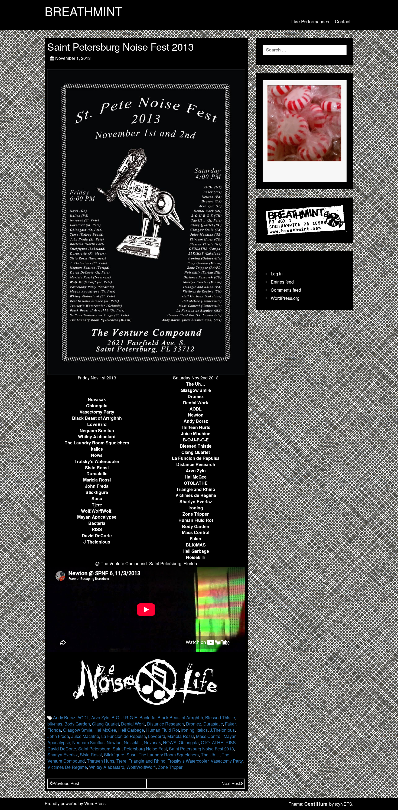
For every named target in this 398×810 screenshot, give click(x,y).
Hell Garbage (131, 730)
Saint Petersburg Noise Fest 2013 (201, 749)
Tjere (121, 761)
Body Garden (77, 724)
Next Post (230, 783)
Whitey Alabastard (106, 767)
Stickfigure (114, 755)
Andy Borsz (64, 717)
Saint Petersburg (94, 749)
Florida (54, 730)
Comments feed (286, 290)
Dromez (193, 724)
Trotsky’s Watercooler (188, 761)
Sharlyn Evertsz (62, 755)
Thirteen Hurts (100, 761)
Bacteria (147, 717)
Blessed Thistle (220, 717)
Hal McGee (105, 730)
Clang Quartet (105, 724)
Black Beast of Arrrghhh (180, 717)
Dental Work (133, 724)
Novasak (152, 742)
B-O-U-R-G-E (124, 717)
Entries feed (282, 282)
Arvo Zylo (100, 717)
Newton (114, 742)
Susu (131, 755)
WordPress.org (285, 298)
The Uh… (210, 755)
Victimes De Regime (67, 767)
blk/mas (54, 724)
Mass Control (208, 736)
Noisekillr (133, 742)
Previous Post (65, 783)
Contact (343, 21)
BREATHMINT (84, 11)
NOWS (170, 742)
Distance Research (165, 724)
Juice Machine (85, 736)
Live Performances (310, 21)
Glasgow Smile (77, 730)
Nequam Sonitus (88, 742)
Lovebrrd (156, 736)
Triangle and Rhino (147, 761)
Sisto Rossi (91, 755)
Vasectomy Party (227, 761)
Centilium (316, 804)
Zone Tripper (170, 767)
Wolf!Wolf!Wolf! (141, 767)
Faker (230, 724)
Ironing (187, 730)
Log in (277, 274)
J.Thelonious (222, 730)
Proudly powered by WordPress (75, 803)
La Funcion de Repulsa (123, 736)
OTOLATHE (212, 742)
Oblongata (189, 742)
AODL (83, 717)
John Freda (58, 736)
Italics (202, 730)
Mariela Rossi (180, 736)
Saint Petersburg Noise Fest (140, 749)
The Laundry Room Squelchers (169, 755)
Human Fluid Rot (162, 730)
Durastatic (213, 724)
